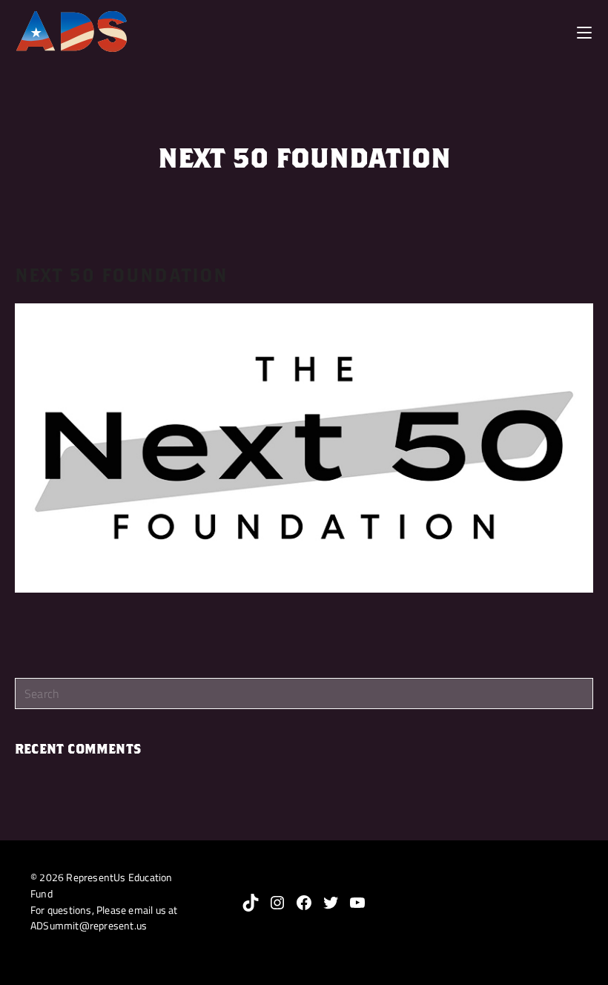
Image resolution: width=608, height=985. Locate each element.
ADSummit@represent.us (88, 926)
